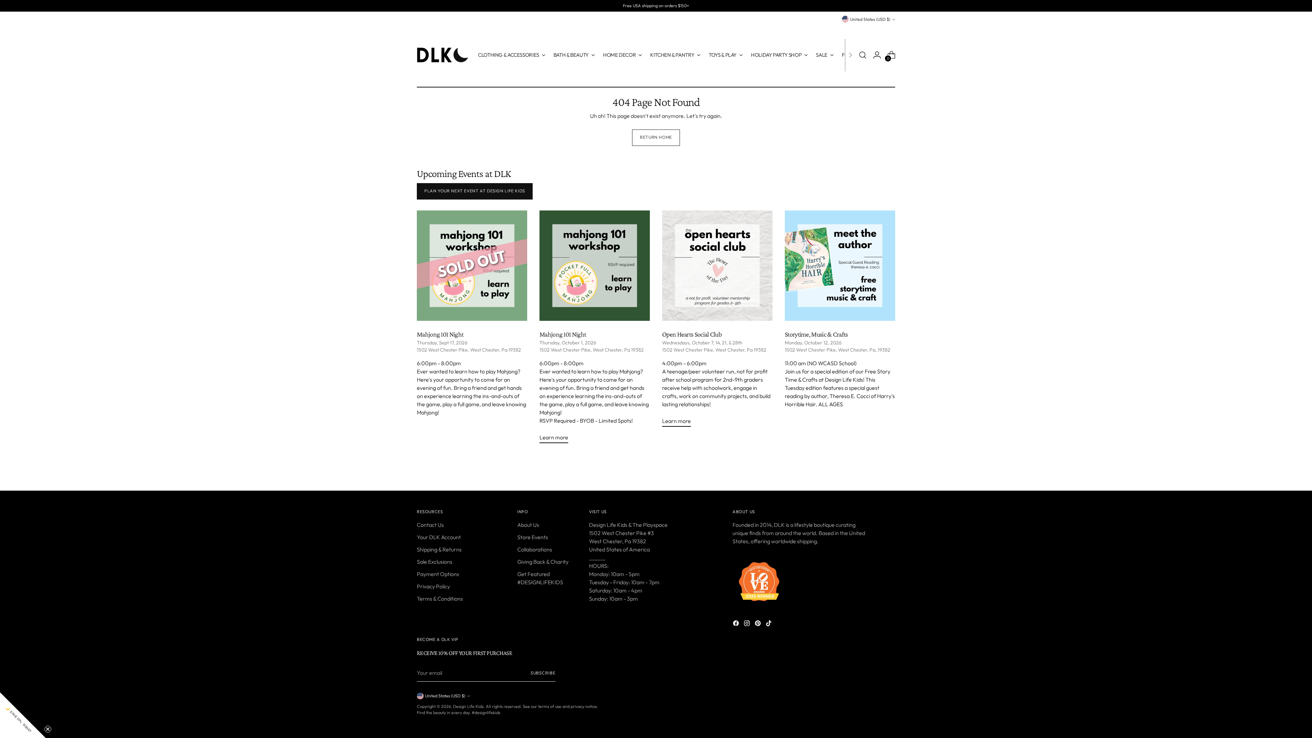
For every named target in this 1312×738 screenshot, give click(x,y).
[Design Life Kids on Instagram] (747, 624)
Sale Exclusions (434, 561)
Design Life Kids (468, 706)
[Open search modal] (863, 55)
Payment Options (438, 574)
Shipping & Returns (439, 549)
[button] (23, 715)
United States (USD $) (870, 19)
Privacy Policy (433, 586)
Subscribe (543, 672)
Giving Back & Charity (543, 561)
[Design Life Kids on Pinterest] (758, 624)
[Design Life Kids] (442, 55)
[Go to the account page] (877, 55)
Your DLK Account (439, 537)
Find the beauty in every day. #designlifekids (458, 712)
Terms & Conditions (440, 598)
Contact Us (430, 524)
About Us (528, 524)
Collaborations (534, 549)
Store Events (532, 537)
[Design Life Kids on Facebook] (737, 624)
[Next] (850, 55)
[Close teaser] (47, 729)
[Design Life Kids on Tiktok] (769, 624)
